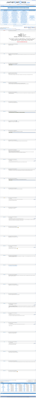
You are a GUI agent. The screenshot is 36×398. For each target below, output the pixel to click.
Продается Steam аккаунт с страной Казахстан (32, 15)
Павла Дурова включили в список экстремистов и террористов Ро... (24, 16)
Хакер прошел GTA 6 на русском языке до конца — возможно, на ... (5, 14)
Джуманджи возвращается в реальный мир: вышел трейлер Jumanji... (24, 18)
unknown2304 (8, 389)
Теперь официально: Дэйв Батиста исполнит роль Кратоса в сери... (23, 11)
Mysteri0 (24, 385)
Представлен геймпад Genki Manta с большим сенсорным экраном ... (14, 12)
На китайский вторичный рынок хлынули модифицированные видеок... (15, 20)
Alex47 (16, 387)
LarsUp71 (8, 387)
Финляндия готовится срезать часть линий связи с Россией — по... (24, 17)
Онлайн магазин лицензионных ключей (32, 18)
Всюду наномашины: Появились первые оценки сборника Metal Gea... (5, 17)
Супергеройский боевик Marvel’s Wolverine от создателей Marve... (5, 15)
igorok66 (24, 390)
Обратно (4, 27)
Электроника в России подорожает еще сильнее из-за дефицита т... (24, 15)
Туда (8, 27)
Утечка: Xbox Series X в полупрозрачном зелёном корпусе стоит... (15, 14)
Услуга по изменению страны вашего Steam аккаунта (32, 17)
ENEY (24, 387)
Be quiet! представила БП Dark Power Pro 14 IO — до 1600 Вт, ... (14, 22)
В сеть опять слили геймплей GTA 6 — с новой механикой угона (5, 21)
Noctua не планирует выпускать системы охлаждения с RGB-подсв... (15, 21)
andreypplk (16, 390)
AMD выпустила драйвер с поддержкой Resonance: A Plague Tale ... (15, 15)
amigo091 (8, 390)
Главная (9, 4)
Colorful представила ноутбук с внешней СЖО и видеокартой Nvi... (15, 11)
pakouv (3, 384)
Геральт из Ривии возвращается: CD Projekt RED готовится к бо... (5, 20)
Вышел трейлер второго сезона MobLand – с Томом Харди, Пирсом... (24, 12)
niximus (3, 389)
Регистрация (18, 4)
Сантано (16, 389)
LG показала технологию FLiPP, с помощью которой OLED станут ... (14, 16)
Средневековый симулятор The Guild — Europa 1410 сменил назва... (5, 16)
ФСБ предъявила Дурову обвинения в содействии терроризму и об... (24, 20)
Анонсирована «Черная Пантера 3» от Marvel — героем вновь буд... (24, 22)
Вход (26, 4)
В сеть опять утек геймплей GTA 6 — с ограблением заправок (5, 12)
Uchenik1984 (31, 387)
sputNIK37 (24, 389)
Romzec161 (31, 384)
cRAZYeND (16, 384)
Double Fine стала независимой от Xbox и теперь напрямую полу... (5, 11)
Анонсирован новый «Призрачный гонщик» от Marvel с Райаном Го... (23, 21)
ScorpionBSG (16, 385)
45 (16, 130)
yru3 (3, 385)
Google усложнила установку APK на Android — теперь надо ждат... (14, 17)
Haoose (8, 384)
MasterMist (8, 385)
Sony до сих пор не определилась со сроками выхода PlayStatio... (14, 18)
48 (16, 159)
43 (16, 111)
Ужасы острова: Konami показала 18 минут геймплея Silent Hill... (5, 22)
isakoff (3, 390)
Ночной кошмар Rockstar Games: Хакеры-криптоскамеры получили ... (5, 18)
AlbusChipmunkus (3, 387)
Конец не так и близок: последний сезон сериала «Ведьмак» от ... (24, 14)
